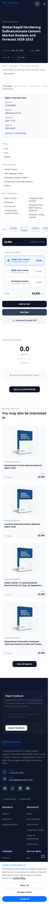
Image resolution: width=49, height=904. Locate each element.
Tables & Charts (35, 86)
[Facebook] (5, 788)
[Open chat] (43, 856)
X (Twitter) (24, 229)
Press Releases (33, 819)
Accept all (24, 899)
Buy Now (24, 312)
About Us (6, 857)
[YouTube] (27, 788)
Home (4, 66)
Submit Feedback (16, 728)
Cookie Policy (19, 878)
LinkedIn (13, 228)
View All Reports (24, 664)
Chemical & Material (29, 66)
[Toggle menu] (44, 3)
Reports (13, 66)
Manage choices (24, 892)
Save (23, 57)
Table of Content (20, 86)
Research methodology (15, 133)
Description (7, 86)
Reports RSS (10, 799)
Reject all (24, 885)
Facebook (35, 228)
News (29, 813)
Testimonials (32, 844)
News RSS (25, 799)
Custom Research (10, 824)
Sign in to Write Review (25, 389)
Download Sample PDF (26, 320)
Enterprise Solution (35, 830)
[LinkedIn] (20, 788)
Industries (7, 819)
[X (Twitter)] (12, 788)
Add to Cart (24, 304)
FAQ (28, 857)
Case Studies (32, 824)
